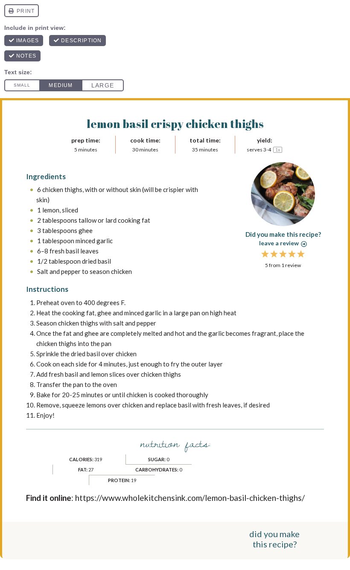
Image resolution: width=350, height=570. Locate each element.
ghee (86, 230)
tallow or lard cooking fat (114, 220)
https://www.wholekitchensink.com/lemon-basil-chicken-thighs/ (190, 498)
